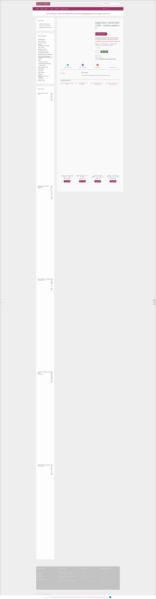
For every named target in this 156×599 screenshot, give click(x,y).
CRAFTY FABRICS (41, 47)
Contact (57, 8)
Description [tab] (63, 73)
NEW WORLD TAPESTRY (42, 49)
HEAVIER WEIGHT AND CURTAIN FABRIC (45, 54)
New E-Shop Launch (85, 580)
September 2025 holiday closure (87, 572)
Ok (110, 597)
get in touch (86, 13)
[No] (154, 597)
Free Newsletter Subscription (107, 584)
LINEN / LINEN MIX (41, 72)
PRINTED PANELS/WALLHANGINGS (45, 63)
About (46, 8)
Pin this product (97, 67)
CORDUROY (40, 74)
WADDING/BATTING (41, 39)
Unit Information (105, 578)
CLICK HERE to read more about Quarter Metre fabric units (107, 41)
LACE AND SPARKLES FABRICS (43, 52)
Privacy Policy (105, 580)
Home (37, 8)
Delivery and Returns (106, 576)
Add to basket (104, 51)
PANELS (39, 60)
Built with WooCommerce (47, 593)
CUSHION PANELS (42, 65)
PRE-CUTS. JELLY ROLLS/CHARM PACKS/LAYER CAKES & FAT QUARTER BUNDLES (45, 57)
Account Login (64, 8)
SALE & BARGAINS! (41, 41)
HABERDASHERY (41, 78)
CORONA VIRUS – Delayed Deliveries (45, 27)
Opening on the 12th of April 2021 (45, 25)
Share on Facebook (83, 67)
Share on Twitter (68, 67)
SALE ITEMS (83, 578)
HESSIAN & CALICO (41, 80)
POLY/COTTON (40, 70)
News (52, 8)
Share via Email (112, 67)
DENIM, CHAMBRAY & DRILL (43, 67)
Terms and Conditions (106, 582)
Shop (42, 8)
